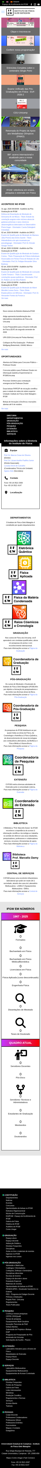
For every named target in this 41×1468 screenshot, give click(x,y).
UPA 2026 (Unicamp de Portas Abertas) (18, 337)
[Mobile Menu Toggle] (3, 12)
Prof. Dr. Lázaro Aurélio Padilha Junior (19, 460)
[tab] (11, 416)
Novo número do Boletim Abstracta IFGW (19, 311)
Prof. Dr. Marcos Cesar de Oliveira (17, 455)
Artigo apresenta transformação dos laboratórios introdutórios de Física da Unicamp (17, 319)
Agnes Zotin (9, 471)
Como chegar (17, 1458)
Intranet (16, 2)
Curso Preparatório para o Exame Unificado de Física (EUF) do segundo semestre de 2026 (20, 329)
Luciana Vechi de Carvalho (14, 466)
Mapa (8, 1458)
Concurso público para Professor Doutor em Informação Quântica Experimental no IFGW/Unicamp (20, 372)
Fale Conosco (29, 1458)
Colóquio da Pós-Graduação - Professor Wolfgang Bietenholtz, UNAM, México (18, 344)
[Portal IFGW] (20, 11)
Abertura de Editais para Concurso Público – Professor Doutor (20, 363)
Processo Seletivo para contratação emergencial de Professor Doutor (17, 382)
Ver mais (4, 298)
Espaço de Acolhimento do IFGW (15, 4)
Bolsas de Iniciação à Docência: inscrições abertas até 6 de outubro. (19, 403)
